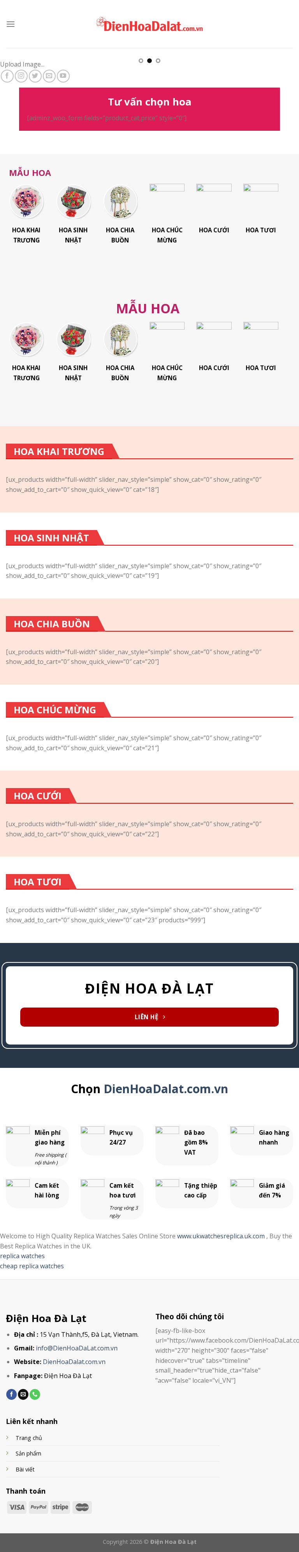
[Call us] (35, 1394)
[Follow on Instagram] (21, 76)
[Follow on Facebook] (7, 76)
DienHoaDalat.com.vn (166, 1089)
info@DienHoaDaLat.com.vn (77, 1348)
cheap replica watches (32, 1266)
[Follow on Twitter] (35, 76)
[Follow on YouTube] (63, 76)
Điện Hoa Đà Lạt (46, 1318)
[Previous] (16, 71)
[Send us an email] (49, 76)
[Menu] (10, 23)
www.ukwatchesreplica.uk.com (221, 1236)
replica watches (22, 1256)
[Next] (283, 71)
